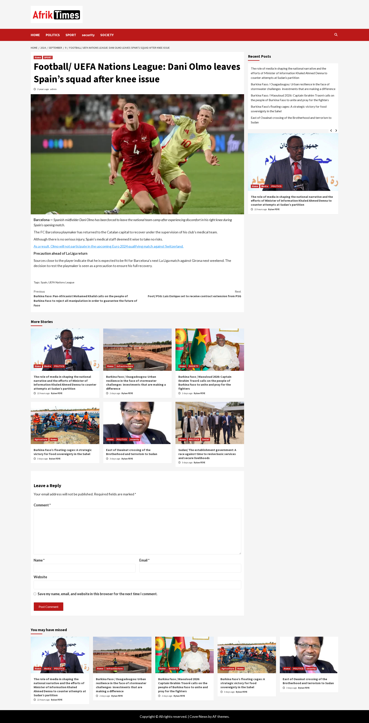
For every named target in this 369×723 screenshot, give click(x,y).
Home (38, 57)
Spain (44, 282)
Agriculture (41, 439)
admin (53, 89)
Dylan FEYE (56, 393)
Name (39, 560)
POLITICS (53, 35)
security (88, 35)
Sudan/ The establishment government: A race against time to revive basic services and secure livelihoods (207, 454)
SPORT (71, 35)
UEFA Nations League (61, 282)
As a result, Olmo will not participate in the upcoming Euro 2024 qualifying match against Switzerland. (109, 246)
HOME (35, 35)
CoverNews (198, 716)
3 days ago (42, 458)
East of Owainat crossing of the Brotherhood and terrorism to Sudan (131, 452)
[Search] (335, 34)
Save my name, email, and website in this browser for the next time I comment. (97, 594)
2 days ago (115, 393)
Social (205, 439)
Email (144, 560)
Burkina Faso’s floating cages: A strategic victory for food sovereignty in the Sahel (63, 452)
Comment (42, 505)
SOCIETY (107, 35)
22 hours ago (43, 393)
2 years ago (43, 89)
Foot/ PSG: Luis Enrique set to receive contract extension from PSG (194, 294)
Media (47, 366)
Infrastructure (125, 366)
